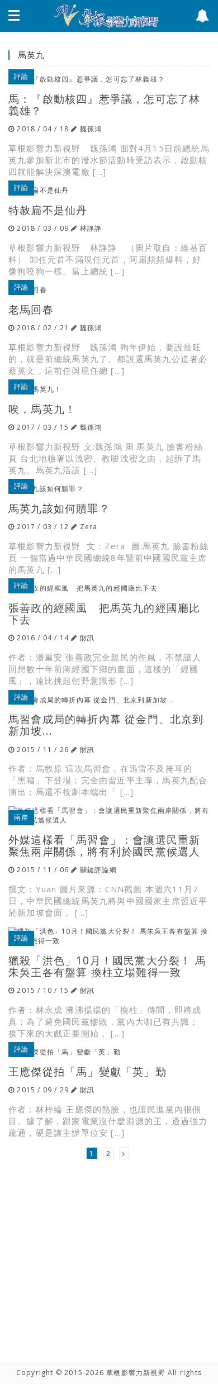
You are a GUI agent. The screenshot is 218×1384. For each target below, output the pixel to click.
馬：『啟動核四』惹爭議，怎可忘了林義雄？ (104, 104)
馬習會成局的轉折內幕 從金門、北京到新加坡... (106, 724)
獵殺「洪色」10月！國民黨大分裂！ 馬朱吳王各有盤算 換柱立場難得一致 (107, 966)
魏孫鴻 (91, 129)
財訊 (87, 638)
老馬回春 (31, 309)
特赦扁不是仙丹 (47, 209)
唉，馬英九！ (42, 408)
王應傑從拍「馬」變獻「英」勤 (87, 1071)
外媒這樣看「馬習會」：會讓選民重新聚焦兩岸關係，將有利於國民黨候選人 (104, 845)
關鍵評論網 (98, 869)
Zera (89, 526)
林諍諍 (91, 228)
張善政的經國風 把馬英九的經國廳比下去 (104, 613)
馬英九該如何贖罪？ (59, 508)
